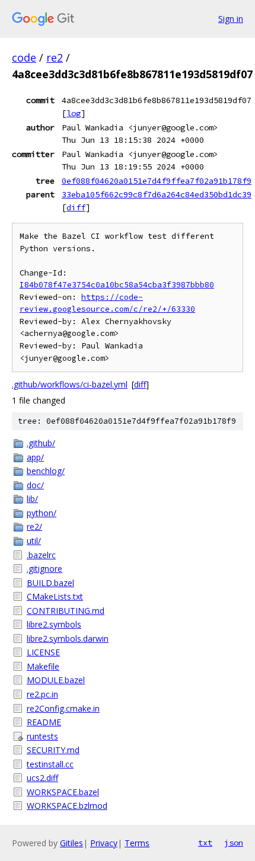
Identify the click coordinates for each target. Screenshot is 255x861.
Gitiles (71, 843)
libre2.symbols (54, 624)
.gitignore (44, 568)
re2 (54, 57)
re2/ (34, 526)
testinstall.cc (50, 764)
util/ (34, 540)
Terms (137, 843)
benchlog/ (46, 470)
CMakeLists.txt (55, 596)
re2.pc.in (42, 694)
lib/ (32, 498)
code (24, 57)
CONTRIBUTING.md (65, 610)
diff (75, 207)
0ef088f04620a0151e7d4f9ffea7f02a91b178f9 (156, 180)
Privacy (103, 843)
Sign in (230, 18)
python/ (41, 512)
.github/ (41, 443)
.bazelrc (41, 555)
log (73, 113)
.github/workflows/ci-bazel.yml (70, 384)
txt (205, 842)
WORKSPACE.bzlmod (67, 805)
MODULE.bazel (56, 680)
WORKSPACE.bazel (63, 792)
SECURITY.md (53, 750)
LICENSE (43, 652)
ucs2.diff (42, 777)
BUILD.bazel (50, 582)
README (44, 722)
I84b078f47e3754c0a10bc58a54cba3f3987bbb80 (117, 285)
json (233, 842)
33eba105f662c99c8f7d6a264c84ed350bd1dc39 (156, 194)
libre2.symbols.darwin (68, 638)
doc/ (35, 485)
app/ (35, 457)
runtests (42, 736)
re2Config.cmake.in (63, 708)
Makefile (43, 666)
